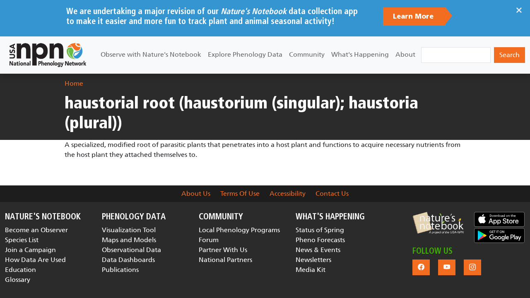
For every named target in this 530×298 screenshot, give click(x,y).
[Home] (48, 55)
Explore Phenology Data (245, 54)
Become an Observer (36, 230)
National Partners (225, 260)
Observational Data (131, 250)
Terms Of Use (240, 193)
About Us (195, 193)
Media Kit (310, 270)
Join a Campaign (30, 250)
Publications (120, 270)
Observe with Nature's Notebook (151, 54)
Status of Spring (320, 230)
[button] (438, 223)
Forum (209, 240)
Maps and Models (129, 240)
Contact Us (332, 193)
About (405, 54)
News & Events (318, 250)
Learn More (414, 16)
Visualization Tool (129, 230)
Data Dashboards (128, 260)
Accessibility (288, 193)
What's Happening (360, 54)
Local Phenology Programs (239, 230)
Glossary (17, 280)
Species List (22, 240)
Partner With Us (223, 250)
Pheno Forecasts (320, 240)
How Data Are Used (35, 260)
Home (74, 83)
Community (307, 54)
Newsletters (313, 260)
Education (20, 270)
